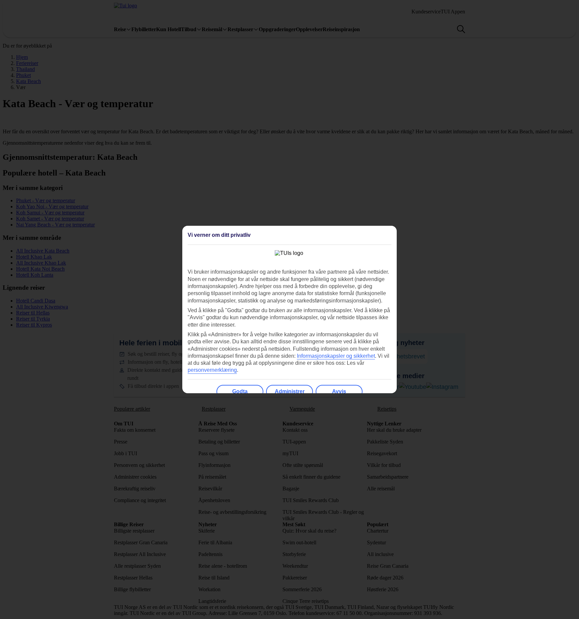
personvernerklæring (212, 370)
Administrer (290, 391)
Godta (240, 391)
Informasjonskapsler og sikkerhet (336, 356)
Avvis (339, 391)
